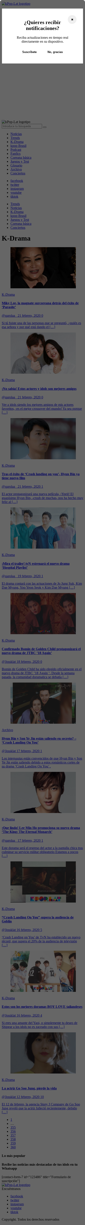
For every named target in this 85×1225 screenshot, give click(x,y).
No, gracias (55, 52)
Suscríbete (29, 52)
